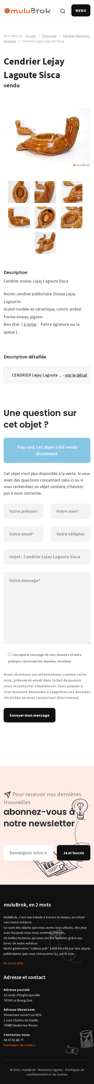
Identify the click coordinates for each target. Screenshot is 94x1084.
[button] (80, 10)
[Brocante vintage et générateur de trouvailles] (28, 10)
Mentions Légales (50, 1070)
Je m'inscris (73, 852)
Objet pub (49, 36)
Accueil (30, 36)
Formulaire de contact (19, 1045)
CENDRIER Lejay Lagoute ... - (48, 375)
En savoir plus (13, 963)
